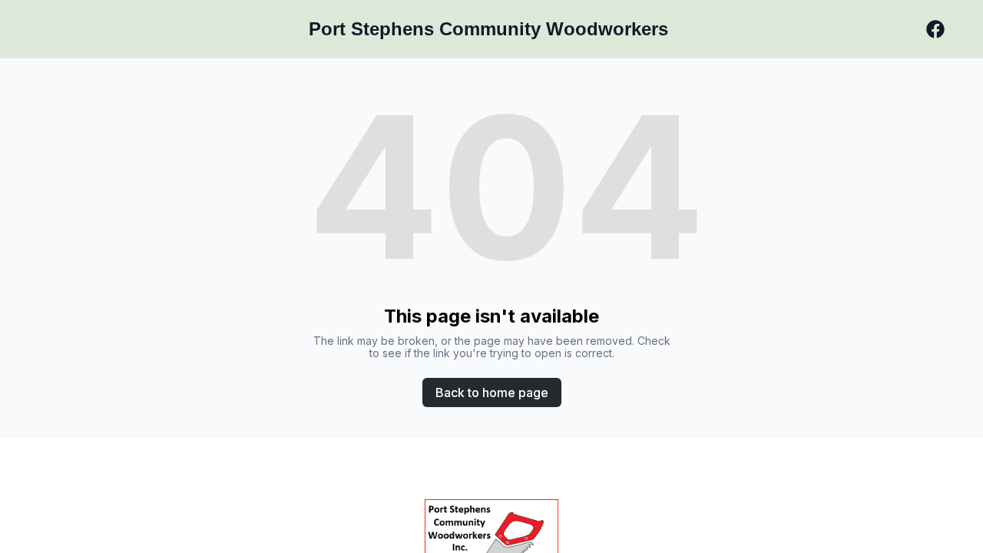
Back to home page (491, 392)
